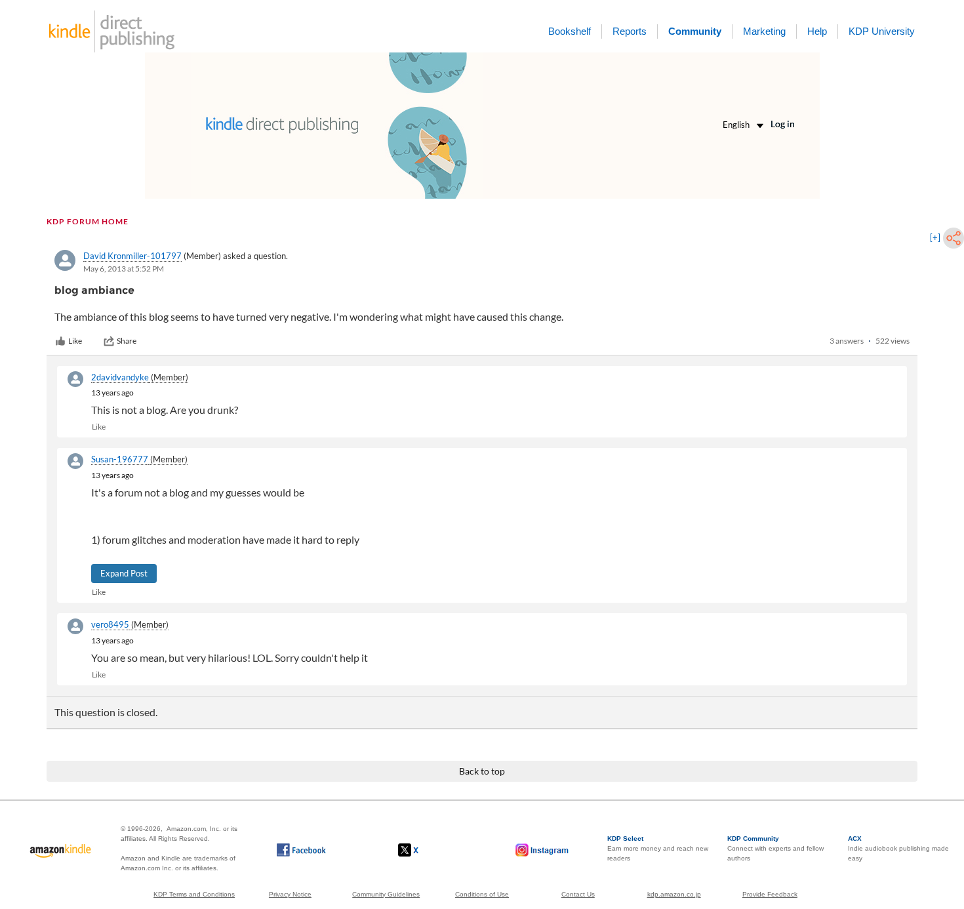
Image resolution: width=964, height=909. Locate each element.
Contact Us (578, 894)
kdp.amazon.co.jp (674, 894)
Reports (630, 31)
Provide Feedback (769, 894)
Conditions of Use (482, 894)
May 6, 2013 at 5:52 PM (123, 268)
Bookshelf (569, 31)
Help (817, 31)
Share (126, 341)
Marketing (764, 31)
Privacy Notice (290, 894)
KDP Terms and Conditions (194, 894)
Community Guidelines (386, 894)
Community (694, 31)
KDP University (882, 31)
